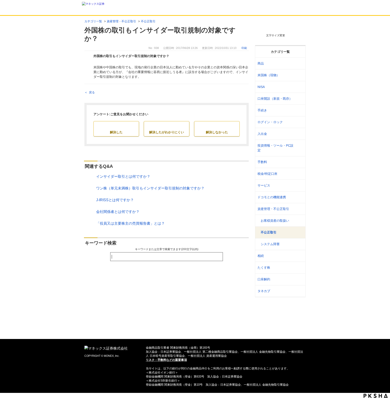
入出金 (262, 134)
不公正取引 (148, 21)
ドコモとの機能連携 (272, 197)
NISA (261, 87)
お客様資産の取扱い (275, 220)
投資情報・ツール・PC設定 (275, 148)
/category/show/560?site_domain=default (299, 75)
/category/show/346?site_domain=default (299, 87)
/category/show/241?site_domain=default (299, 98)
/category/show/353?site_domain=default (299, 185)
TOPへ (195, 328)
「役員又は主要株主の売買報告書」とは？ (130, 223)
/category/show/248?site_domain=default (299, 256)
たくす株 (264, 267)
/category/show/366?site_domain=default (299, 209)
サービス (264, 185)
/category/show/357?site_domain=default (299, 148)
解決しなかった (217, 132)
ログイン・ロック (270, 122)
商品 (261, 63)
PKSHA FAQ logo (376, 396)
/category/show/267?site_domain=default (299, 63)
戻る (92, 92)
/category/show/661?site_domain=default (299, 197)
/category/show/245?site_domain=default (299, 110)
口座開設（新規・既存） (275, 98)
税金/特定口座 (267, 173)
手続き (262, 110)
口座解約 (264, 279)
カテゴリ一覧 (93, 21)
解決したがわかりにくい (166, 132)
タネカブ (264, 291)
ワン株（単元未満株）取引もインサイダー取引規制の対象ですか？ (150, 188)
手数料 (262, 162)
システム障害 (270, 244)
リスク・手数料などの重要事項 (166, 360)
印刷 (244, 48)
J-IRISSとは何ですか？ (115, 200)
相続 (261, 256)
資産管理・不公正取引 (121, 21)
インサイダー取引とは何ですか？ (123, 176)
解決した (116, 132)
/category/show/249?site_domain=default (299, 134)
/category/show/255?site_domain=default (299, 174)
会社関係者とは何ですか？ (117, 212)
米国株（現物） (269, 75)
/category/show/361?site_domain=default (299, 122)
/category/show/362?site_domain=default (299, 162)
